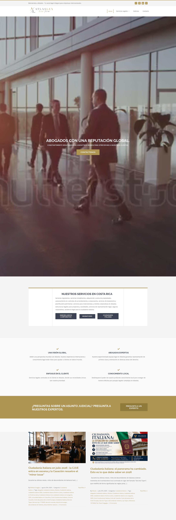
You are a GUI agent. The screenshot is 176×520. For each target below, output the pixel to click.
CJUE (29, 497)
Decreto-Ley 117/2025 (38, 502)
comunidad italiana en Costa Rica (41, 497)
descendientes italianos (50, 505)
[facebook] (136, 3)
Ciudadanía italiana (65, 490)
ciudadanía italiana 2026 (35, 492)
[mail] (146, 3)
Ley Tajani (125, 501)
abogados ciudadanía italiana (46, 490)
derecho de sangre (61, 502)
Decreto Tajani (103, 501)
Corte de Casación (115, 498)
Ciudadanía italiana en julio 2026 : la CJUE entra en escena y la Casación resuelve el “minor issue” (53, 471)
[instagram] (139, 3)
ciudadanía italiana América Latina (52, 492)
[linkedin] (143, 3)
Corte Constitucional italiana (59, 497)
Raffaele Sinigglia (35, 487)
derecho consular (51, 502)
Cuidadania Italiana (61, 500)
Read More (81, 487)
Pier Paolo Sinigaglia (102, 503)
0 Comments (62, 505)
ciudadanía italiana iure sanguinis (62, 495)
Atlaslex (57, 490)
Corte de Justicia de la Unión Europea (44, 500)
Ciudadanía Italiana (121, 491)
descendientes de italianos (35, 505)
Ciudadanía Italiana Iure (46, 495)
